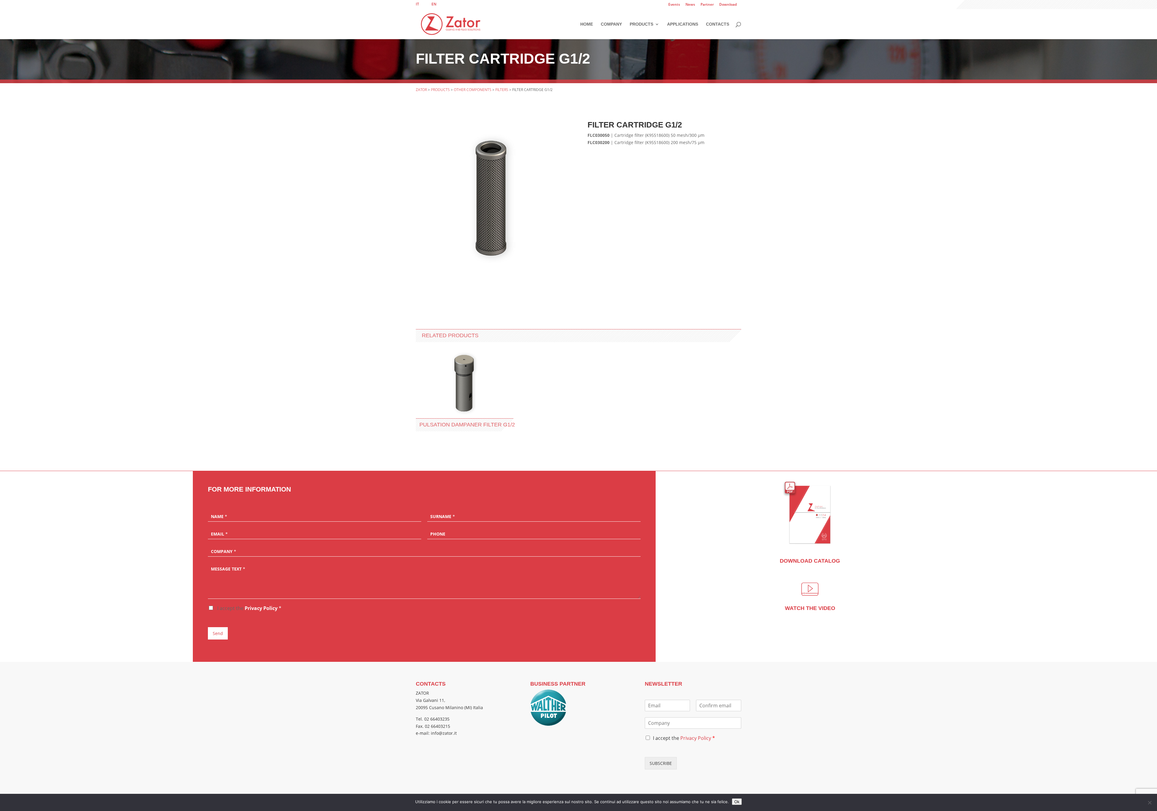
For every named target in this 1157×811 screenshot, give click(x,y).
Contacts (717, 24)
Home (586, 24)
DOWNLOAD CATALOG (810, 561)
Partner (707, 5)
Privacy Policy (261, 608)
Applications (682, 24)
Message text (228, 569)
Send (218, 633)
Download (728, 5)
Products (641, 24)
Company (611, 24)
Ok (736, 801)
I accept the (248, 608)
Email (219, 534)
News (690, 5)
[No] (1149, 803)
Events (674, 5)
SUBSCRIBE (661, 763)
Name (219, 516)
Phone (437, 534)
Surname (442, 516)
